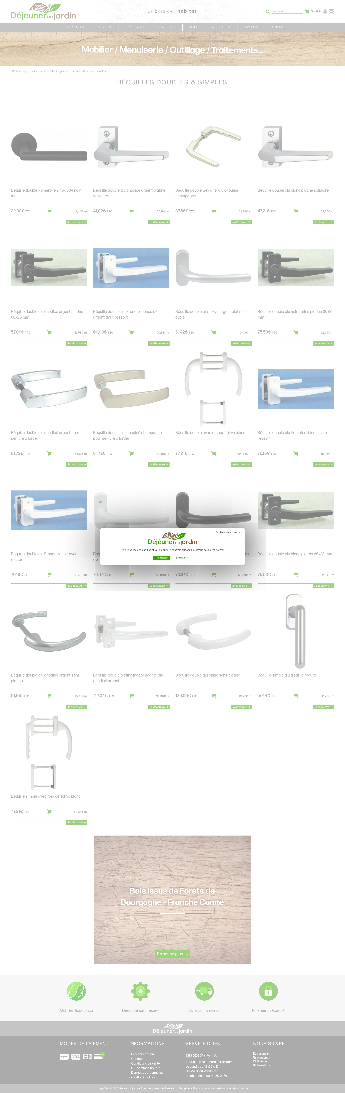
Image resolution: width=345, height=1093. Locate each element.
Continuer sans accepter (228, 532)
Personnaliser (182, 558)
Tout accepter (162, 558)
